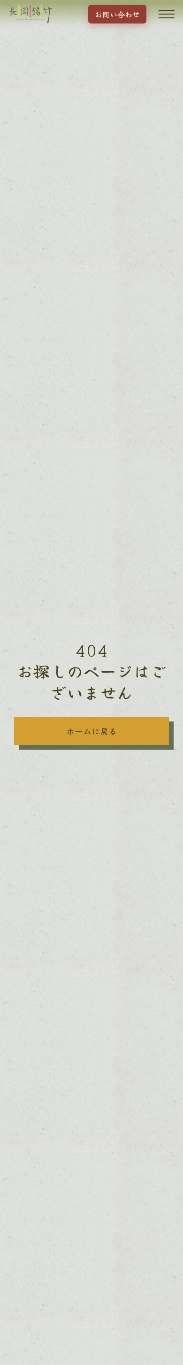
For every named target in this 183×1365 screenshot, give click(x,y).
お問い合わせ (117, 14)
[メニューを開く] (167, 14)
